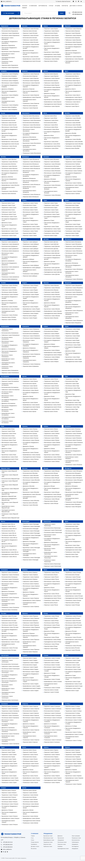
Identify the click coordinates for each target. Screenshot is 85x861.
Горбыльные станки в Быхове (9, 122)
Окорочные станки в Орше (71, 556)
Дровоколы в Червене (49, 769)
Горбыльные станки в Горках (51, 209)
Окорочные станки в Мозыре (51, 503)
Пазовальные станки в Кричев (30, 409)
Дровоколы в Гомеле (28, 218)
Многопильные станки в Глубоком (73, 170)
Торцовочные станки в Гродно (72, 203)
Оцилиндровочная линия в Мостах (10, 554)
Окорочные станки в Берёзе (51, 28)
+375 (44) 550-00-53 (7, 847)
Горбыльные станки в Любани (51, 438)
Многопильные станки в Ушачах (31, 763)
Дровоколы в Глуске (7, 222)
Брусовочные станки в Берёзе (51, 52)
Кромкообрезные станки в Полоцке (74, 596)
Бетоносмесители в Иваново (51, 290)
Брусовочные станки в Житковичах (74, 269)
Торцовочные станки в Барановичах (11, 28)
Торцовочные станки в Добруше (31, 244)
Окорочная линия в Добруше (30, 276)
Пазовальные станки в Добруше (31, 273)
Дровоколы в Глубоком (71, 176)
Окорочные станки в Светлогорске (10, 658)
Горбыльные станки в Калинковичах (10, 335)
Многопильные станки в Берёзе (52, 40)
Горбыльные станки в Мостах (9, 533)
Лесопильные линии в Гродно (72, 209)
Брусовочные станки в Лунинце (31, 452)
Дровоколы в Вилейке (70, 133)
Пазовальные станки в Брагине (52, 106)
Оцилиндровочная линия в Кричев (31, 407)
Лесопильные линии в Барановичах (10, 35)
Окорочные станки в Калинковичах (10, 372)
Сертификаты (42, 5)
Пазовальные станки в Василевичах (32, 153)
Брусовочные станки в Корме (72, 357)
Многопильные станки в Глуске (9, 216)
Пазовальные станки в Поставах (10, 647)
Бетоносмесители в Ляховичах (73, 435)
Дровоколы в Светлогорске (8, 678)
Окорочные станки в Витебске (9, 159)
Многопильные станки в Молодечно (74, 480)
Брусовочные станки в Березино (73, 56)
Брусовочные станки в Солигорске (52, 729)
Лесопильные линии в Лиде (72, 385)
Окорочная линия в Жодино (30, 315)
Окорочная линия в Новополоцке (52, 563)
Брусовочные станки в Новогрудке (31, 547)
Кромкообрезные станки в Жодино (31, 309)
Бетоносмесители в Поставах (9, 620)
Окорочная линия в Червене (51, 750)
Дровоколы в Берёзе (49, 46)
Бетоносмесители (76, 840)
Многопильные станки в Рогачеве (73, 625)
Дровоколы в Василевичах (29, 137)
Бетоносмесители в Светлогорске (10, 664)
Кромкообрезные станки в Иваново (53, 311)
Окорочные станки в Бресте (72, 106)
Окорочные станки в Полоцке (72, 605)
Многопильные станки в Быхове (10, 127)
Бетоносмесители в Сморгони (30, 711)
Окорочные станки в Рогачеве (72, 650)
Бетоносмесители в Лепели (51, 383)
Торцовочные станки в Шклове (30, 795)
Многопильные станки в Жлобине (10, 294)
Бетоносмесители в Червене (51, 756)
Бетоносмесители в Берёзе (51, 33)
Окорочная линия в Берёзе (51, 61)
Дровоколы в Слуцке (70, 675)
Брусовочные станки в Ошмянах (31, 598)
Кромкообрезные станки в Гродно (73, 226)
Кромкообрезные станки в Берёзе (52, 54)
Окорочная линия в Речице (50, 646)
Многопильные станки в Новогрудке (32, 535)
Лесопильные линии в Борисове (31, 80)
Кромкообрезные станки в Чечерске (10, 818)
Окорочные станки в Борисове (30, 108)
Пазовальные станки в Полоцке (73, 600)
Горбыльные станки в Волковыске (31, 166)
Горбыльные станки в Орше (72, 528)
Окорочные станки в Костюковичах (10, 381)
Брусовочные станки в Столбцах (73, 732)
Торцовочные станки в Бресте (72, 73)
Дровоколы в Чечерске (7, 810)
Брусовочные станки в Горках (51, 226)
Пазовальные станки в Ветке (51, 148)
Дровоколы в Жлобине (7, 300)
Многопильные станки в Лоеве (9, 442)
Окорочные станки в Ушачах (30, 752)
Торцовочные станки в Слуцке (72, 660)
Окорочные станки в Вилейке (72, 115)
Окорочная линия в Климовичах (31, 366)
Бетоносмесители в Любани (51, 435)
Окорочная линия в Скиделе (30, 658)
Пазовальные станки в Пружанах (31, 649)
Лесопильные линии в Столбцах (73, 717)
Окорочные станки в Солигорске (52, 706)
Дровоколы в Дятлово (49, 261)
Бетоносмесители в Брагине (51, 80)
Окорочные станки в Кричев (30, 379)
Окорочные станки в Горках (51, 203)
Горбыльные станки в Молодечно (73, 475)
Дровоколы (60, 835)
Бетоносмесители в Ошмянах (30, 579)
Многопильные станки (48, 837)
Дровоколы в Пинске (49, 587)
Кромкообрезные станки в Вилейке (74, 141)
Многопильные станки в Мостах (9, 537)
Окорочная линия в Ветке (50, 115)
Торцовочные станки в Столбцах (73, 711)
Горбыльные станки (47, 846)
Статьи (51, 5)
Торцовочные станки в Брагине (52, 78)
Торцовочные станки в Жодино (30, 285)
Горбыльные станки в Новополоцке (53, 530)
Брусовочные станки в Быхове (9, 139)
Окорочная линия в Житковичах (73, 241)
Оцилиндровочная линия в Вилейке (74, 143)
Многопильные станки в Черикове (73, 763)
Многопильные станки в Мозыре (52, 480)
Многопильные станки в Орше (72, 533)
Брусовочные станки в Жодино (30, 306)
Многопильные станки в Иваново (52, 296)
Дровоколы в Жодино (28, 300)
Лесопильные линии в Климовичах (31, 338)
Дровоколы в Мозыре (49, 486)
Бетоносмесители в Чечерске (9, 797)
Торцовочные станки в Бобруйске (10, 73)
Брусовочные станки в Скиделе (30, 683)
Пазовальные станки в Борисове (31, 103)
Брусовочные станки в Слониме (52, 679)
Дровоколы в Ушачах (28, 769)
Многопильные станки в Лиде (72, 388)
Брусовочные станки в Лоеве (9, 454)
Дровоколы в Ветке (49, 135)
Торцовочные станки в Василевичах (32, 120)
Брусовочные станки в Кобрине (52, 350)
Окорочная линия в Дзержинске (9, 279)
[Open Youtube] (78, 1)
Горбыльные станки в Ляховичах (73, 438)
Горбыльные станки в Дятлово (51, 250)
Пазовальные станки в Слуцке (72, 688)
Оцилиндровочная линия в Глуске (10, 233)
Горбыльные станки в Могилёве (31, 475)
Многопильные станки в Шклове (31, 804)
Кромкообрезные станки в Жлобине (10, 309)
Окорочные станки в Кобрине (51, 361)
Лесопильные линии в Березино (73, 42)
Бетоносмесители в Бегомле (30, 37)
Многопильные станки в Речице (52, 625)
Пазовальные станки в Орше (72, 552)
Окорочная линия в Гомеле (29, 233)
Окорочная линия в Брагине (51, 73)
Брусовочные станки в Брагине (52, 99)
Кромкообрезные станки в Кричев (31, 404)
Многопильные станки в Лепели (52, 390)
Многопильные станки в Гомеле (31, 212)
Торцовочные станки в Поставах (10, 618)
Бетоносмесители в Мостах (8, 530)
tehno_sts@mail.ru (7, 1)
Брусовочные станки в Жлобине (10, 306)
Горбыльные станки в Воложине (52, 168)
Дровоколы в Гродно (70, 218)
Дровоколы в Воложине (50, 179)
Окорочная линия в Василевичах (31, 115)
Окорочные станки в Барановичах (10, 67)
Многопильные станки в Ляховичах (74, 442)
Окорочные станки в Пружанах (30, 616)
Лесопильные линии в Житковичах (74, 253)
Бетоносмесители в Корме (71, 338)
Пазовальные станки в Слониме (52, 687)
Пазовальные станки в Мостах (9, 556)
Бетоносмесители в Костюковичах (10, 387)
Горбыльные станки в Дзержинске (10, 248)
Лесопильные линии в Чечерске (9, 801)
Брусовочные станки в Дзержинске (10, 267)
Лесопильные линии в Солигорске (52, 715)
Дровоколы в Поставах (7, 633)
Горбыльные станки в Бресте (72, 78)
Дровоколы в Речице (49, 631)
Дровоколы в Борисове (28, 89)
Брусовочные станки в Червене (52, 775)
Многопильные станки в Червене (52, 763)
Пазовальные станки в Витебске (10, 191)
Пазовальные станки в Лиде (72, 407)
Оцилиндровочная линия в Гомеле (31, 228)
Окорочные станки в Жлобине (9, 319)
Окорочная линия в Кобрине (51, 359)
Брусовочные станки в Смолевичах (10, 733)
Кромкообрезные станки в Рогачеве (74, 639)
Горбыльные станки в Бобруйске (10, 78)
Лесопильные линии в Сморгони (31, 715)
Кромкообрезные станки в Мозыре (52, 494)
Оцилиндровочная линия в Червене (53, 780)
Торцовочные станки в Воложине (52, 164)
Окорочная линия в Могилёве (30, 502)
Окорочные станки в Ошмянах (30, 574)
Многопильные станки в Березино (73, 44)
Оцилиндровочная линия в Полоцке (74, 598)
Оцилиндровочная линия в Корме (73, 361)
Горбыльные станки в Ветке (51, 124)
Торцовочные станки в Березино (73, 35)
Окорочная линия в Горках (50, 235)
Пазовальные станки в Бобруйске (10, 105)
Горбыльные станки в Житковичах (73, 250)
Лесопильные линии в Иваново (52, 294)
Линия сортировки (76, 835)
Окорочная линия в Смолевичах (10, 706)
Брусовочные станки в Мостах (9, 549)
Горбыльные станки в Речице (51, 620)
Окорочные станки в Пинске (51, 605)
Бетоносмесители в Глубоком (72, 164)
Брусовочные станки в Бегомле (31, 56)
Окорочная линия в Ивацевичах (73, 322)
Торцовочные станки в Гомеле (30, 203)
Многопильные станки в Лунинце (31, 440)
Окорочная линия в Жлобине (9, 317)
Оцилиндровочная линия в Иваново (53, 313)
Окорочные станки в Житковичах (73, 244)
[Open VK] (81, 1)
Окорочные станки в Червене (51, 752)
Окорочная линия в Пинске (51, 602)
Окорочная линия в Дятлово (51, 241)
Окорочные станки (62, 844)
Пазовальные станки (76, 837)
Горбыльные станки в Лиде (72, 383)
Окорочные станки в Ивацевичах (73, 285)
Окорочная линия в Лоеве (8, 429)
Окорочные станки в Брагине (51, 76)
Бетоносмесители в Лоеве (8, 435)
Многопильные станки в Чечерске (10, 804)
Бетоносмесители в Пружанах (30, 620)
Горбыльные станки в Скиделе (30, 667)
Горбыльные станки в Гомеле (30, 207)
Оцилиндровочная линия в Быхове (10, 143)
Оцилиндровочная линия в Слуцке (73, 686)
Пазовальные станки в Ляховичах (73, 464)
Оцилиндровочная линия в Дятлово (53, 272)
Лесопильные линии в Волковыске (31, 168)
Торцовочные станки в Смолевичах (10, 711)
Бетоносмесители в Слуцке (72, 662)
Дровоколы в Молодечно (71, 486)
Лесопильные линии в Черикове (73, 761)
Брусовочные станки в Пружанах (31, 639)
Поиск (61, 13)
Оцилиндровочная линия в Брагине (53, 104)
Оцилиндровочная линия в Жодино (31, 311)
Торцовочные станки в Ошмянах (31, 577)
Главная (33, 835)
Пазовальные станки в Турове (9, 782)
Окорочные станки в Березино (72, 33)
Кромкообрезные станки (48, 840)
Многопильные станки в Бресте (73, 82)
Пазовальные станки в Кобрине (52, 357)
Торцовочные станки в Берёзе (51, 31)
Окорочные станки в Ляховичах (73, 431)
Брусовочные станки (47, 835)
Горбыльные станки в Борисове (31, 78)
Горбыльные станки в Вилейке (72, 122)
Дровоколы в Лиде (70, 394)
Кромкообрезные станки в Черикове (74, 778)
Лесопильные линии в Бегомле (30, 42)
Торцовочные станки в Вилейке (73, 118)
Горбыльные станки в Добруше (30, 248)
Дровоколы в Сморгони (29, 723)
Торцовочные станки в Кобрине (52, 329)
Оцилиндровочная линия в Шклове (31, 820)
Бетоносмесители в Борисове (30, 76)
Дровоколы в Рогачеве (71, 631)
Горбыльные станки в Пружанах (31, 622)
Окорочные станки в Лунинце (30, 429)
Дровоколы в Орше (70, 539)
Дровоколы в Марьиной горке (9, 496)
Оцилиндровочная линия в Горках (52, 231)
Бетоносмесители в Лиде (71, 381)
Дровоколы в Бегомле (28, 50)
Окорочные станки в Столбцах (72, 708)
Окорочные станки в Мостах (8, 526)
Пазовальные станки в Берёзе (51, 58)
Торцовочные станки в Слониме (52, 658)
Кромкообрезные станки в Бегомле (31, 58)
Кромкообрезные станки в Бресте (73, 97)
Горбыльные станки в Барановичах (10, 33)
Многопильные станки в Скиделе (31, 671)
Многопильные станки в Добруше (31, 253)
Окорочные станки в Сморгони (30, 706)
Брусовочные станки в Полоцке (73, 593)
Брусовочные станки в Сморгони (31, 729)
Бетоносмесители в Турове (8, 756)
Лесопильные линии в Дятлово (52, 253)
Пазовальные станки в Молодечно (73, 502)
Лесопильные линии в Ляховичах (73, 440)
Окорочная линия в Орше (71, 554)
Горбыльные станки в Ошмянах (31, 581)
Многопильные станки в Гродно (73, 212)
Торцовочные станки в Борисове (31, 73)
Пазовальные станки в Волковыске (31, 194)
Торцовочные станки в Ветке (51, 120)
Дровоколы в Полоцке (70, 587)
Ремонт (24, 7)
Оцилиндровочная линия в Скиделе (32, 688)
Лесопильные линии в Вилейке (73, 124)
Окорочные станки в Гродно (72, 235)
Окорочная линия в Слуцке (72, 690)
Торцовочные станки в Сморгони (31, 708)
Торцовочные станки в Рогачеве (73, 616)
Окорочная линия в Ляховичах (72, 429)
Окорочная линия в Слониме (51, 689)
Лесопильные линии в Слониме (52, 664)
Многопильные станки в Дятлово (52, 255)
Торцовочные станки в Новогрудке (31, 526)
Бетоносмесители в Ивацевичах (73, 290)
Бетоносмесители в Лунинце (30, 433)
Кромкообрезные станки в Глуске (10, 231)
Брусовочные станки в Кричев (30, 402)
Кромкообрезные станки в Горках (52, 228)
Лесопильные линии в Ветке (51, 127)
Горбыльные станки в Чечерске (9, 799)
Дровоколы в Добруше (28, 259)
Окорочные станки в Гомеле (30, 235)
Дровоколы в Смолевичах (8, 727)
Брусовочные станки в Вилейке (73, 139)
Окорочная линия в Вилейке (72, 148)
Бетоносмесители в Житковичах (73, 248)
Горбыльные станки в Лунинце (30, 435)
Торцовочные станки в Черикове (73, 754)
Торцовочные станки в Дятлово (52, 246)
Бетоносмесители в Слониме (51, 660)
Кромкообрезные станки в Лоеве (10, 457)
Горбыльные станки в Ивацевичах (73, 292)
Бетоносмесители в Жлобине (9, 287)
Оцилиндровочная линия (63, 848)
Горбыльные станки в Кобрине (51, 333)
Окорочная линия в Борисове (30, 105)
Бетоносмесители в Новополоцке (52, 528)
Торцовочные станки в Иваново (52, 287)
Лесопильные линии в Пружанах (31, 625)
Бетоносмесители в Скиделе (30, 664)
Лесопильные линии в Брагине (51, 85)
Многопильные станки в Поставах (10, 627)
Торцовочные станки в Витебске (10, 161)
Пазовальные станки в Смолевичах (10, 743)
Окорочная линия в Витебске (9, 193)
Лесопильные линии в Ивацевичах (74, 294)
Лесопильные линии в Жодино (30, 292)
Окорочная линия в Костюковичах (10, 379)
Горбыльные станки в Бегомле (30, 40)
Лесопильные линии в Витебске (9, 168)
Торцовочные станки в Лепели (51, 381)
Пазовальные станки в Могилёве (31, 500)
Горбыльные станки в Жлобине (9, 290)
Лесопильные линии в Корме (72, 342)
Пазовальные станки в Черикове (73, 784)
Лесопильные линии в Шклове (30, 801)
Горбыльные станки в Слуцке (72, 664)
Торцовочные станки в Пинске (51, 572)
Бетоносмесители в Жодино (30, 287)
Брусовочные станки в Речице (51, 637)
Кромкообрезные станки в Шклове (31, 818)
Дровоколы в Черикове (71, 769)
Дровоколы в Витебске (7, 176)
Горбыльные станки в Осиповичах (10, 579)
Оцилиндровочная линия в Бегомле (32, 61)
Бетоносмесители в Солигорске (52, 711)
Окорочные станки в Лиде (71, 411)
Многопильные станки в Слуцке (73, 669)
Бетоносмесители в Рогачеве (72, 618)
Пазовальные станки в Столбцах (73, 740)
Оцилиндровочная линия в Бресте (73, 99)
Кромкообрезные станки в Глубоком (74, 185)
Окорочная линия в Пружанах (30, 651)
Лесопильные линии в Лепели (51, 388)
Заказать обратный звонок (63, 1)
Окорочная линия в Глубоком (72, 193)
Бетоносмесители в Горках (50, 207)
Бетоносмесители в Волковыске (31, 164)
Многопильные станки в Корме (73, 344)
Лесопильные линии (62, 842)
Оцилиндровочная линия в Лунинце (32, 457)
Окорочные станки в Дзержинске (10, 241)
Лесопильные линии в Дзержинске (10, 250)
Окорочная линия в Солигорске (52, 742)
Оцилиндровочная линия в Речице (52, 641)
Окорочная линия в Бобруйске (9, 107)
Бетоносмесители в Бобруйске (9, 76)
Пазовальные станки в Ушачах (30, 782)
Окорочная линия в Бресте (72, 104)
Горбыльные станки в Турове (9, 759)
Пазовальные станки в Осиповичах (10, 607)
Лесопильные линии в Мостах (9, 535)
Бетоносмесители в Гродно (72, 205)
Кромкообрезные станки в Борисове (32, 97)
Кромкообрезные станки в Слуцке (73, 683)
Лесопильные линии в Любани (51, 440)
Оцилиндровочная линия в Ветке (52, 146)
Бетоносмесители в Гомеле (29, 205)
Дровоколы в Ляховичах (71, 448)
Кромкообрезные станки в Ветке (52, 143)
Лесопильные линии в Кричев (30, 388)
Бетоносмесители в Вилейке (72, 120)
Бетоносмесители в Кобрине (51, 331)
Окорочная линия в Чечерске (9, 790)
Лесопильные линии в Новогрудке (31, 533)
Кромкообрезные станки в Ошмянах (32, 600)
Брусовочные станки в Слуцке (72, 681)
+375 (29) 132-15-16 (77, 12)
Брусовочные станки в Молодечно (73, 492)
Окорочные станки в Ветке (50, 118)
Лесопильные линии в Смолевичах (10, 717)
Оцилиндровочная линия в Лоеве (10, 459)
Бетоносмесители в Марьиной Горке (11, 478)
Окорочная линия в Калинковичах (10, 370)
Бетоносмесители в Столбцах (72, 713)
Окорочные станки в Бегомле (30, 33)
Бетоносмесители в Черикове (72, 756)
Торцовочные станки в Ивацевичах (74, 287)
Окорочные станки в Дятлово (51, 244)
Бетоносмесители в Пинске (51, 574)
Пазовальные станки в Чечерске (10, 824)
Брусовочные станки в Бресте (72, 95)
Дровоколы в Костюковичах (8, 403)
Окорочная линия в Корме (71, 331)
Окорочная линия (47, 844)
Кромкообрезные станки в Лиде (73, 402)
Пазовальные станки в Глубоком (73, 191)
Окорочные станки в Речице (51, 648)
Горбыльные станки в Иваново (51, 292)
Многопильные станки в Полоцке (73, 581)
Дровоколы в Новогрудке (29, 541)
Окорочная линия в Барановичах (10, 65)
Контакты (65, 5)
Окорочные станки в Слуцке (72, 658)
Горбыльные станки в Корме (72, 340)
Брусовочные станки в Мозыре (51, 492)
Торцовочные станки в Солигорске (52, 708)
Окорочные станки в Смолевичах (10, 708)
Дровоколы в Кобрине (49, 344)
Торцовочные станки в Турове (9, 754)
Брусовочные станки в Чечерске (10, 816)
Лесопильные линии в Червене (52, 761)
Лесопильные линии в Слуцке (72, 667)
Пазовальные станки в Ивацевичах (74, 320)
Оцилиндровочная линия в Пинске (52, 598)
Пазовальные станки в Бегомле (31, 28)
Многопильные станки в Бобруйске (10, 82)
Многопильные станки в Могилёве (31, 480)
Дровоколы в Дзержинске (8, 260)
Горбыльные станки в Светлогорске (10, 666)
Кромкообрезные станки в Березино (74, 58)
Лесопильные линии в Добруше (31, 250)
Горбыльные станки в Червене (51, 759)
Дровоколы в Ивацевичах (71, 304)
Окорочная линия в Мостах (8, 524)
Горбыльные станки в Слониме (52, 662)
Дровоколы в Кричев (28, 396)
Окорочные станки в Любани (51, 431)
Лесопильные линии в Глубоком (73, 168)
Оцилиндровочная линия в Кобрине (53, 354)
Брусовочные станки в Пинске (51, 593)
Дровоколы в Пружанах (29, 633)
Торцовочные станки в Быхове (9, 118)
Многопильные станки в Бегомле (31, 44)
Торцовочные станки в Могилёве (31, 471)
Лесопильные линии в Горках (51, 212)
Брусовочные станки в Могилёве (31, 492)
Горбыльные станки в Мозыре (51, 475)
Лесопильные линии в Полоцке (73, 579)
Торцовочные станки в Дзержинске (10, 244)
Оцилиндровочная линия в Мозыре (53, 496)
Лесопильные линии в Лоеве (9, 440)
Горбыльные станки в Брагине (51, 82)
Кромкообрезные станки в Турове (10, 778)
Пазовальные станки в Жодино (30, 313)
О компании (33, 5)
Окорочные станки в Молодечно (73, 506)
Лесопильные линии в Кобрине (52, 335)
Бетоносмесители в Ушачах (29, 756)
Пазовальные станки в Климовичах (31, 364)
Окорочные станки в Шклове (30, 792)
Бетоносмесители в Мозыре (51, 473)
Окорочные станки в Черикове (72, 752)
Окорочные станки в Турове (8, 752)
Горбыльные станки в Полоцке (73, 577)
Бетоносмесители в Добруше (30, 246)
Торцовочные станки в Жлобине (10, 285)
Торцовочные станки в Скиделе (30, 662)
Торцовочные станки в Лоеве (9, 433)
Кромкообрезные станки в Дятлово (52, 269)
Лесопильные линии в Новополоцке (53, 532)
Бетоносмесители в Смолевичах (10, 713)
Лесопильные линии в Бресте (72, 80)
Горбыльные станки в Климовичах (31, 335)
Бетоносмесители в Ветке (50, 122)
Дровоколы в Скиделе (28, 677)
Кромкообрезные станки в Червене (53, 778)
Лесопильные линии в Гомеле (30, 209)
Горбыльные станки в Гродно (72, 207)
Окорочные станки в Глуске (8, 205)
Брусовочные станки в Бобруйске (10, 95)
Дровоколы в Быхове (7, 133)
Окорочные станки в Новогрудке (31, 524)
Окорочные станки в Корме (72, 333)
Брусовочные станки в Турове (9, 775)
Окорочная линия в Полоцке (72, 602)
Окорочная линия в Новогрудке (30, 559)
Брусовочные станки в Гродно (72, 224)
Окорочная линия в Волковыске (31, 196)
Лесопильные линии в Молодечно (73, 477)
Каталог (24, 5)
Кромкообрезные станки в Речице (52, 639)
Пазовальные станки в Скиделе (31, 690)
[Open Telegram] (73, 1)
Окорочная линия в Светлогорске (10, 700)
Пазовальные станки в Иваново (52, 315)
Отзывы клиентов (35, 842)
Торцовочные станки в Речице (51, 616)
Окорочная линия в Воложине (51, 159)
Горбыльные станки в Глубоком (73, 166)
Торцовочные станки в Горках (51, 205)
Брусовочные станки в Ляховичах (73, 454)
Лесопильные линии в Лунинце (30, 438)
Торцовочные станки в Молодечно (73, 471)
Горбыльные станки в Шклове (30, 799)
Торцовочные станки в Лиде (72, 379)
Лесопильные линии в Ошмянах (31, 583)
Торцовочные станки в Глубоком (73, 161)
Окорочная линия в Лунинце (30, 461)
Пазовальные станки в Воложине (52, 195)
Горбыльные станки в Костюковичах (10, 389)
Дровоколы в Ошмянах (28, 592)
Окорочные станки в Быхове (9, 115)
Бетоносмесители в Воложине (51, 166)
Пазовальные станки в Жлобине (10, 315)
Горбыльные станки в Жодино (30, 290)
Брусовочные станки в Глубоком (73, 183)
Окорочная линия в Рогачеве (72, 647)
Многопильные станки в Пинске (52, 581)
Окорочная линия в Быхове (8, 148)
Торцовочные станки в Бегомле (31, 35)
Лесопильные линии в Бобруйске (10, 80)
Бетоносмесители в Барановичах (10, 31)
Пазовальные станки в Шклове (30, 823)
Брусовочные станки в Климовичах (31, 354)
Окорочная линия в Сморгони (30, 742)
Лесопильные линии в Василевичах (32, 127)
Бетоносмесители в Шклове (30, 797)
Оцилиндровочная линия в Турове (10, 780)
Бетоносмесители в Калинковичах (10, 333)
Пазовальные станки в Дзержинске (10, 276)
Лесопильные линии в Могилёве (31, 477)
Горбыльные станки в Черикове (73, 759)
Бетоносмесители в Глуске (8, 209)
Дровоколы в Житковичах (71, 263)
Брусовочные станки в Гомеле (30, 224)
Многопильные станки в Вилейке (73, 127)
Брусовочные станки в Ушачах (30, 775)
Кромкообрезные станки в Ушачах (31, 778)
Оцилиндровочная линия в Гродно (73, 228)
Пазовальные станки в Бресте (72, 101)
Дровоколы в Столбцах (71, 726)
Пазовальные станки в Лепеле (51, 409)
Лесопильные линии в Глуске (9, 214)
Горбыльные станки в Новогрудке (31, 530)
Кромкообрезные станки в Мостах (10, 552)
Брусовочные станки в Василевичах (32, 143)
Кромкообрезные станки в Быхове (10, 141)
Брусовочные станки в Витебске (10, 183)
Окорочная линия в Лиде (71, 409)
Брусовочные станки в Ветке (51, 141)
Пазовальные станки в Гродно (72, 231)
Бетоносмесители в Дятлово (51, 248)
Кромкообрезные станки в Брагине (52, 101)
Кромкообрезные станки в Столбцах (74, 734)
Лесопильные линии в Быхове (9, 124)
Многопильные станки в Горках (52, 214)
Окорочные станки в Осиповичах (10, 572)
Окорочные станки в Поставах (9, 616)
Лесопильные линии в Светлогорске (11, 668)
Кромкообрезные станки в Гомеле (31, 226)
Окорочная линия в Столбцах (72, 706)
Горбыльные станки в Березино (73, 40)
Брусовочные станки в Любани (51, 454)
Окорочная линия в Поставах (9, 650)
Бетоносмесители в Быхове (8, 120)
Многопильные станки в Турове (9, 763)
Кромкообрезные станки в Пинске (52, 596)
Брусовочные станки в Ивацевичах (74, 310)
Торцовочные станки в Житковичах (74, 246)
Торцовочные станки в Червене (52, 754)
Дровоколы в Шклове (28, 810)
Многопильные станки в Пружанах (31, 627)
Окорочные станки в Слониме (51, 692)
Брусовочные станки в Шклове (30, 816)
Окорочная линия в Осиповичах (9, 609)
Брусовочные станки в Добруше (31, 265)
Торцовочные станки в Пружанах (31, 618)
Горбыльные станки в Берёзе (51, 35)
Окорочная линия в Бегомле (30, 31)
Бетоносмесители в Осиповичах (9, 577)
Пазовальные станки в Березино (73, 28)
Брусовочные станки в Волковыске (31, 184)
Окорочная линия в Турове (8, 750)
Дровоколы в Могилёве (28, 486)
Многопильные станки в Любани (52, 442)
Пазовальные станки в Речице (51, 644)
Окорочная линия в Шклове (30, 790)
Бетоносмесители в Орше (71, 526)
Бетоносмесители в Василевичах (31, 122)
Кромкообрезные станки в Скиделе (31, 686)
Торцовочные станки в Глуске (9, 207)
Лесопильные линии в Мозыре (51, 477)
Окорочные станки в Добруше (30, 241)
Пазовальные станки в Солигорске (52, 739)
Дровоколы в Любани (49, 448)
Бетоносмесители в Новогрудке (30, 528)
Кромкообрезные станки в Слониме (53, 681)
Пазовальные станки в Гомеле (30, 231)
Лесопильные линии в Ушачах (30, 761)
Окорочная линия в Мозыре (51, 501)
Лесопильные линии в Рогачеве (73, 622)
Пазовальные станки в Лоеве (9, 461)
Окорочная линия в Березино (72, 31)
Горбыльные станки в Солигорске (52, 713)
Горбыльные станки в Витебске (9, 166)
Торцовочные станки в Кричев (30, 381)
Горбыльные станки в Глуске (9, 212)
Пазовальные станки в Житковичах (74, 279)
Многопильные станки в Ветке (51, 129)
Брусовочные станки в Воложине (52, 185)
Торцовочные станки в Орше (72, 524)
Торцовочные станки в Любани (51, 433)
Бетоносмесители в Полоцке (72, 574)
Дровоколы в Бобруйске (8, 89)
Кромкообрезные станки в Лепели (52, 404)
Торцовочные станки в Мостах (9, 528)
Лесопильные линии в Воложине (52, 170)
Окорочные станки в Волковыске (31, 159)
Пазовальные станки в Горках (51, 233)
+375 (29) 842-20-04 (77, 14)
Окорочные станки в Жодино (30, 318)
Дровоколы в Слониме (49, 673)
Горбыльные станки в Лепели (51, 385)
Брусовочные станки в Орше (72, 545)
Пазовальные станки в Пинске (51, 600)
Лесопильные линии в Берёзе (51, 37)
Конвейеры (60, 846)
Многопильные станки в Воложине (52, 173)
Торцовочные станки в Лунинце (31, 431)
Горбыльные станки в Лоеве (9, 438)
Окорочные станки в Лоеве (8, 431)
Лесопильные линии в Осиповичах (10, 581)
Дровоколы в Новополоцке (51, 542)
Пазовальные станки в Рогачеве (73, 645)
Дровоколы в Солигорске (50, 723)
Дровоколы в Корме (70, 351)
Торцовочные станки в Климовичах (31, 331)
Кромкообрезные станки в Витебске (10, 185)
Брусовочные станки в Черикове (73, 775)
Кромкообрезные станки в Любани (52, 457)
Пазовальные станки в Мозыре (52, 499)
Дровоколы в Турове (7, 769)
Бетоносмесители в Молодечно (73, 473)
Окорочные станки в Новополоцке (52, 566)
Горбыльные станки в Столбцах (73, 715)
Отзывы (57, 5)
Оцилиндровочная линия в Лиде (73, 404)
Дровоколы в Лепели (49, 396)
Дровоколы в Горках (49, 220)
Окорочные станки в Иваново (51, 285)
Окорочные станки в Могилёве (30, 505)
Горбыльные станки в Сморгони (31, 713)
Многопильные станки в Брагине (52, 87)
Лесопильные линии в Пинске (51, 579)
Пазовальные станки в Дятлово (52, 274)
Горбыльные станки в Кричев (30, 385)
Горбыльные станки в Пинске (51, 577)
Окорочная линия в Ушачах (29, 750)
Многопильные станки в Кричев (30, 390)
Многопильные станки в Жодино (31, 294)
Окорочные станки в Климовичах (31, 329)
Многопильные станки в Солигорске (53, 717)
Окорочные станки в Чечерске (9, 792)
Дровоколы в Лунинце (28, 446)
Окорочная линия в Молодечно (73, 504)
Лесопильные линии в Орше (72, 530)
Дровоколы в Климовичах (29, 348)
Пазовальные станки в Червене (52, 782)
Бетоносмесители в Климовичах (31, 333)
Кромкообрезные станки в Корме (73, 359)
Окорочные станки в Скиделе (30, 660)
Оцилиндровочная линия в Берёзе (52, 56)
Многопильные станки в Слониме (52, 667)
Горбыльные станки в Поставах (9, 622)
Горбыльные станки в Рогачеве (73, 620)
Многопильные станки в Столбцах (73, 720)
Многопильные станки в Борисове (31, 82)
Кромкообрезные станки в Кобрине (52, 352)
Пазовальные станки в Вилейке (73, 146)
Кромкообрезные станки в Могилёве (32, 494)
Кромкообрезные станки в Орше (73, 547)
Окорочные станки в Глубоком (72, 159)
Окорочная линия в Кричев (29, 411)
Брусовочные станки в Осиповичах (10, 597)
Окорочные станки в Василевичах (31, 118)
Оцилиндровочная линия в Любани (53, 459)
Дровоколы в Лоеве (6, 448)
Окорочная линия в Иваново (51, 318)
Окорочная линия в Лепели (51, 411)
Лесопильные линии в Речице (51, 622)
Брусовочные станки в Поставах (10, 639)
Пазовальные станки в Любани (52, 461)
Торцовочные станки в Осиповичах (10, 574)
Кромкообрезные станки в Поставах (10, 641)
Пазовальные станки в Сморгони (31, 739)
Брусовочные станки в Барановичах (11, 51)
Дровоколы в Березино (71, 50)
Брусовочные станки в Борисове (31, 95)
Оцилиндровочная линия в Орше (73, 549)
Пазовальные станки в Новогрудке (31, 557)
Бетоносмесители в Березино (72, 37)
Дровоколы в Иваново (49, 302)
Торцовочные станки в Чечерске (10, 795)
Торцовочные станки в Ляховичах (73, 433)
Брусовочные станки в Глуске (9, 228)
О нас (32, 837)
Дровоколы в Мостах (7, 543)
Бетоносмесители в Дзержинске (9, 246)
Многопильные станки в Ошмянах (31, 586)
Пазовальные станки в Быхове (9, 146)
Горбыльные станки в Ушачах (30, 759)
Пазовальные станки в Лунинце (31, 459)
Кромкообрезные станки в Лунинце (31, 454)
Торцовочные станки (47, 842)
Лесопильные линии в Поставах (10, 625)
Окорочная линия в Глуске (8, 203)
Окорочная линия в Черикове (72, 750)
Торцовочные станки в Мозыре (51, 471)
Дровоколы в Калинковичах (8, 349)
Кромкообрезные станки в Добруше (32, 267)
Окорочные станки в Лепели (51, 379)
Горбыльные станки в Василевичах (31, 124)
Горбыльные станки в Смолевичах (10, 715)
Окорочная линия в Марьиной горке (10, 517)
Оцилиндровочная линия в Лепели (52, 407)
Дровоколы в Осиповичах (8, 591)
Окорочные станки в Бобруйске (9, 109)
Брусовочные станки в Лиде (72, 400)
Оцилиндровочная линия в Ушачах (31, 780)
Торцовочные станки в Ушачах (30, 754)
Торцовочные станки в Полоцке (73, 572)
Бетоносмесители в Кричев (29, 383)
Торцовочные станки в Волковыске (31, 161)
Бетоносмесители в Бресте (72, 76)
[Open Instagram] (4, 851)
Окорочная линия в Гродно (72, 233)
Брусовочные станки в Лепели (51, 402)
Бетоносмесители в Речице (51, 618)
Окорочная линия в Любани (51, 429)
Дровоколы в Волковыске (29, 178)
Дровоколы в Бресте (70, 89)
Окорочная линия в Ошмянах (30, 572)
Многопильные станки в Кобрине (52, 338)
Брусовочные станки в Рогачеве (73, 637)
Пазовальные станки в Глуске (9, 235)
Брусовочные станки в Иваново (52, 309)
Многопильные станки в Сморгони (31, 717)
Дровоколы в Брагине (49, 93)
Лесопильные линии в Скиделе (30, 669)
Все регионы (34, 848)
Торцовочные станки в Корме (72, 335)
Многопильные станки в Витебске (10, 170)
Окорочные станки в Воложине (51, 161)
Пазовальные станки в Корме (72, 329)
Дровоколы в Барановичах (8, 45)
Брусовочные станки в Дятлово (52, 267)
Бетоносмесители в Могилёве (30, 473)
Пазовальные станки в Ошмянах (31, 606)
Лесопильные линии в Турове (9, 761)
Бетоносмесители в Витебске (9, 164)
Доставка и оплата (76, 5)
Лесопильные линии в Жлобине (9, 292)
